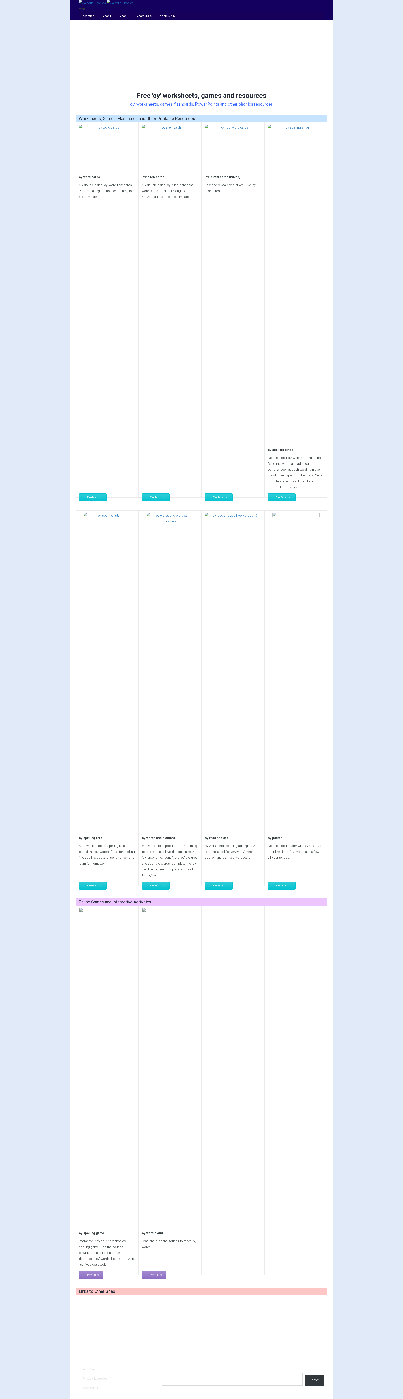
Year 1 (107, 16)
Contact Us (90, 1388)
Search (314, 1380)
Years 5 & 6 (167, 16)
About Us (89, 1369)
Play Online (93, 1274)
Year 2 (124, 16)
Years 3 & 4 (144, 16)
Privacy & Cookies (95, 1379)
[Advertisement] (201, 55)
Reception (87, 16)
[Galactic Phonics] (106, 3)
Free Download (95, 497)
